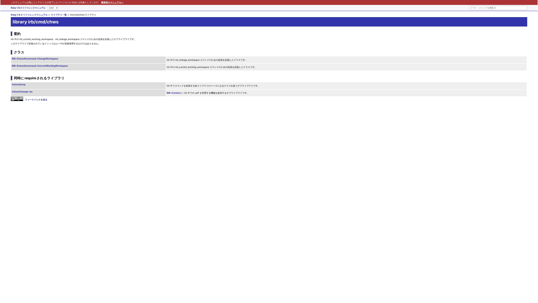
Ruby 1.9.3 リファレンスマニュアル (28, 7)
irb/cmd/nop (18, 84)
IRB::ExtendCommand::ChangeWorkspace (35, 58)
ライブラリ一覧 (59, 14)
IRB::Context (174, 92)
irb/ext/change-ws (22, 91)
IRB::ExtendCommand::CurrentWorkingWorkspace (40, 65)
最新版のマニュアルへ (112, 2)
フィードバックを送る (36, 99)
